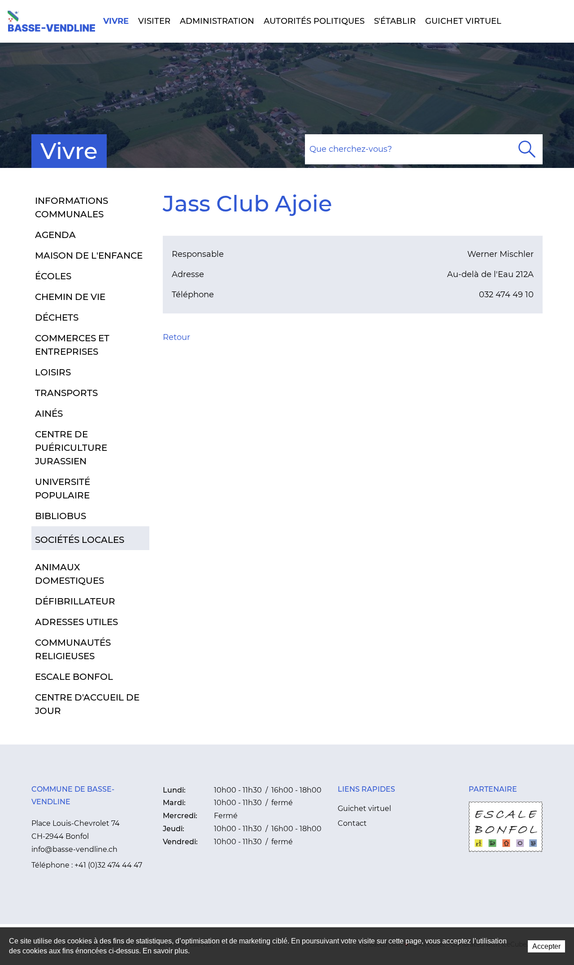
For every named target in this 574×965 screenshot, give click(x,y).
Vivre (116, 21)
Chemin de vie (70, 296)
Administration (217, 21)
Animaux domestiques (69, 574)
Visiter (154, 21)
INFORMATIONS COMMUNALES (71, 207)
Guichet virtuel (463, 21)
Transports (66, 393)
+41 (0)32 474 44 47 (108, 865)
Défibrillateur (75, 601)
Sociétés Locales (79, 539)
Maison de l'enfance (89, 255)
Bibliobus (60, 516)
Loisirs (53, 372)
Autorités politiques (314, 21)
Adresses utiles (76, 622)
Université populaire (62, 488)
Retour (176, 337)
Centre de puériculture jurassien (71, 448)
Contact (352, 823)
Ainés (49, 413)
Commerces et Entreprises (72, 345)
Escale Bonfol (74, 676)
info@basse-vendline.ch (74, 849)
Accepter (546, 946)
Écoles (53, 276)
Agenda (55, 234)
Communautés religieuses (73, 649)
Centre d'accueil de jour (87, 704)
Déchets (56, 317)
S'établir (395, 21)
